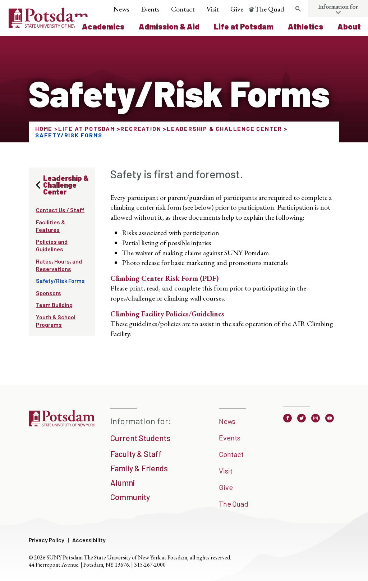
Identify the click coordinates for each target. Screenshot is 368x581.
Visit (212, 9)
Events (150, 9)
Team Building (54, 304)
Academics (103, 26)
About (349, 26)
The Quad (269, 9)
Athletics (305, 26)
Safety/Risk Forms (60, 280)
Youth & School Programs (55, 321)
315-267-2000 (150, 564)
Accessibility (89, 539)
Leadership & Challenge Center (224, 128)
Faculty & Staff (136, 453)
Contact (183, 9)
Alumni (122, 482)
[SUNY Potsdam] (62, 425)
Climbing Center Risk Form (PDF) (164, 278)
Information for (338, 6)
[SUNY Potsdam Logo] (49, 25)
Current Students (140, 438)
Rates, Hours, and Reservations (59, 265)
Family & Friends (139, 468)
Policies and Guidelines (52, 245)
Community (130, 497)
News (121, 9)
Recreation (140, 128)
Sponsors (48, 292)
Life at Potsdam (243, 26)
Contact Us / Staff (60, 209)
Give (236, 9)
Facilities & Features (50, 226)
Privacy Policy (46, 539)
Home (43, 128)
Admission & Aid (169, 26)
